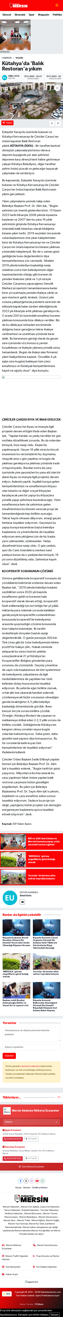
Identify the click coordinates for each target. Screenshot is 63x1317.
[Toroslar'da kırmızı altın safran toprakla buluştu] (47, 961)
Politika (57, 14)
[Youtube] (37, 1180)
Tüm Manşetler (13, 1267)
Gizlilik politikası (40, 1187)
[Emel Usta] (10, 897)
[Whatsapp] (42, 1180)
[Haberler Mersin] (18, 5)
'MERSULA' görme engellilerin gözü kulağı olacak (15, 974)
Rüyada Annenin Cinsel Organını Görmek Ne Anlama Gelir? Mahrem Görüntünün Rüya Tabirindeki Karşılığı (45, 943)
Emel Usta (25, 895)
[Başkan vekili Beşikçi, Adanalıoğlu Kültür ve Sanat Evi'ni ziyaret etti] (16, 990)
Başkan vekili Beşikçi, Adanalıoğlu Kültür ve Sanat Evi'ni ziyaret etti (15, 1003)
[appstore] (31, 1282)
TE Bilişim (39, 1304)
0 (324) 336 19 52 (14, 1158)
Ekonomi (20, 14)
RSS (8, 1294)
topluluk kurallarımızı (30, 1066)
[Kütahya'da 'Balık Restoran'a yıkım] (31, 100)
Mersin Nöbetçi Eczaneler (11, 1247)
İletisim (26, 1187)
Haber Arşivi (12, 1274)
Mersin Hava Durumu (47, 1245)
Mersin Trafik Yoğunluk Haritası (15, 1258)
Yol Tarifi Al (32, 1139)
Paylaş (9, 123)
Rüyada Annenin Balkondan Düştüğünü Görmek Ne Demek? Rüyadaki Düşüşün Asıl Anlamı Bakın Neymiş (45, 1005)
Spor (32, 14)
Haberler (7, 58)
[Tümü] (58, 1097)
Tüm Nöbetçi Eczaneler (33, 1167)
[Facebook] (20, 1180)
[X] (26, 1180)
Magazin (43, 14)
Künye (18, 1187)
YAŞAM (19, 58)
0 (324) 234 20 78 (14, 1139)
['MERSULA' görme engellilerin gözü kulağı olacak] (16, 961)
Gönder (9, 1055)
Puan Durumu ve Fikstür (47, 1256)
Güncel (6, 14)
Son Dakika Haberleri (46, 1267)
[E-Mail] (22, 902)
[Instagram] (31, 1180)
